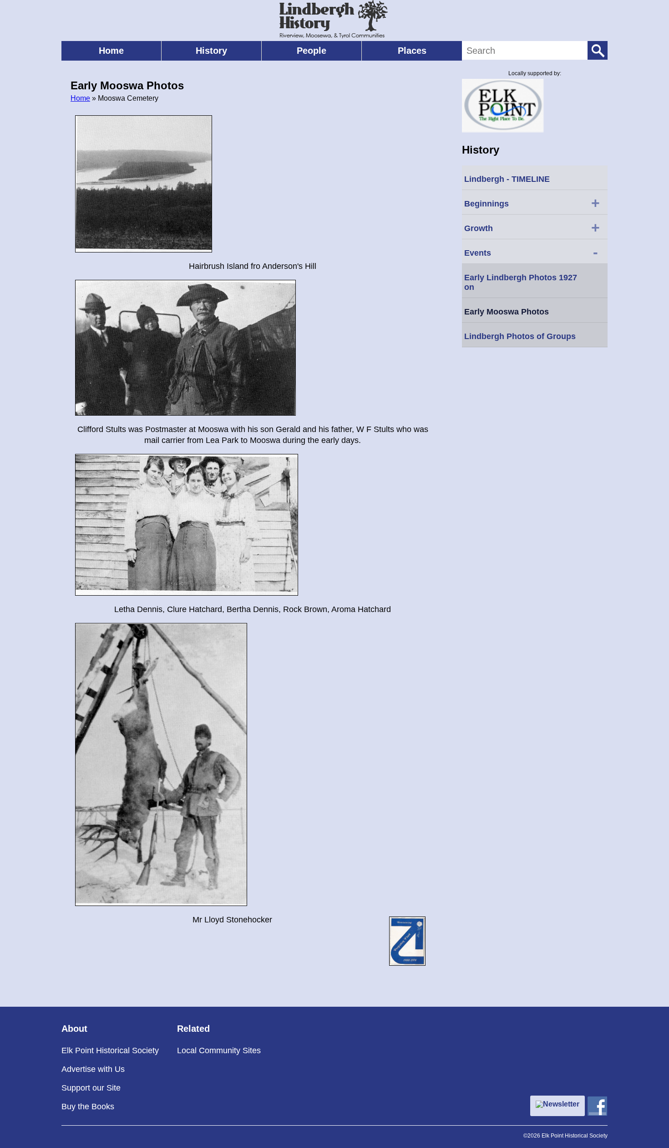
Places (412, 51)
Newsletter (561, 1104)
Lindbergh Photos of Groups (520, 336)
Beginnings (532, 203)
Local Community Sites (219, 1050)
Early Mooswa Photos (506, 311)
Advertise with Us (93, 1069)
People (311, 51)
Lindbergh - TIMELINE (507, 179)
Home (111, 51)
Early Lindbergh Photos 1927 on (520, 282)
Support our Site (91, 1087)
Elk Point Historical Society (110, 1050)
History (211, 51)
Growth (532, 227)
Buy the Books (87, 1106)
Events (531, 252)
